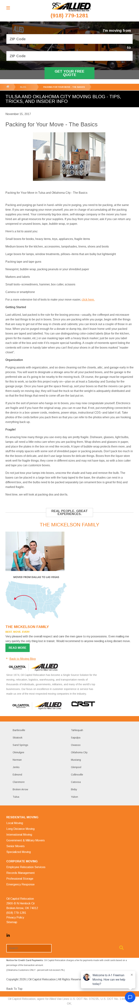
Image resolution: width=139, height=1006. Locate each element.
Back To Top (14, 988)
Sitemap (11, 922)
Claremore (19, 782)
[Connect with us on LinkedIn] (8, 936)
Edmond (17, 774)
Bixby (74, 789)
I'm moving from (117, 30)
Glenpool (76, 767)
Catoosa (76, 782)
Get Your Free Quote (69, 73)
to (129, 47)
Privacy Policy (15, 917)
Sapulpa (75, 737)
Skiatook (17, 737)
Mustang (76, 759)
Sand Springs (20, 745)
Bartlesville (19, 730)
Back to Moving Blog (22, 658)
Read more (17, 647)
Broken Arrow (20, 789)
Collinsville (77, 774)
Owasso (76, 745)
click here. (88, 299)
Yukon (74, 796)
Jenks (16, 767)
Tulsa (16, 796)
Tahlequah (77, 730)
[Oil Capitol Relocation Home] (71, 7)
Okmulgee (18, 752)
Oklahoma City (79, 752)
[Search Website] (121, 948)
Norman (17, 759)
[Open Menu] (8, 8)
